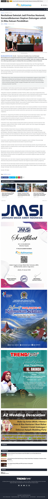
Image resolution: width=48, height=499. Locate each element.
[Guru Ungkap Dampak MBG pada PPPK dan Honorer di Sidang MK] (4, 465)
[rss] (46, 5)
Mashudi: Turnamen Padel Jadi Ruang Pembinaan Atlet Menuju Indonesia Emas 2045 (24, 194)
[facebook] (41, 5)
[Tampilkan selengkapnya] (24, 177)
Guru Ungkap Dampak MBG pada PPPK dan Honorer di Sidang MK (20, 463)
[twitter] (43, 5)
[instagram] (27, 486)
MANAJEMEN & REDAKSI (25, 496)
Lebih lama (44, 200)
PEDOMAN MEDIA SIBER (15, 496)
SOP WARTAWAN (33, 496)
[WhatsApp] (17, 177)
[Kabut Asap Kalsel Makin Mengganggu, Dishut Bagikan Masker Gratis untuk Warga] (40, 188)
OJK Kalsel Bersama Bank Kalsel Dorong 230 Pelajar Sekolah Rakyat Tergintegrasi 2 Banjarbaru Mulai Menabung (29, 1)
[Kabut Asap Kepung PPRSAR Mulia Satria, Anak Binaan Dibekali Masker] (8, 188)
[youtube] (24, 486)
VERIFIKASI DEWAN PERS (41, 496)
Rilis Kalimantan (27, 495)
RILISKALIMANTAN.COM (6, 56)
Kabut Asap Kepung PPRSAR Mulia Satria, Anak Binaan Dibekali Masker (8, 194)
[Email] (21, 177)
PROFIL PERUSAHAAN (6, 496)
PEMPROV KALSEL (8, 12)
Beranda (2, 12)
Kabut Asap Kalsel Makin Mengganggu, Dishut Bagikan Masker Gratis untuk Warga (39, 194)
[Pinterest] (19, 177)
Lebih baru (4, 200)
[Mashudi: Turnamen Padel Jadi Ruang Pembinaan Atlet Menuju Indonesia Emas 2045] (24, 188)
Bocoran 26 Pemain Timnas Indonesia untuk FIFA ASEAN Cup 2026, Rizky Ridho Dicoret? (24, 453)
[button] (44, 1)
